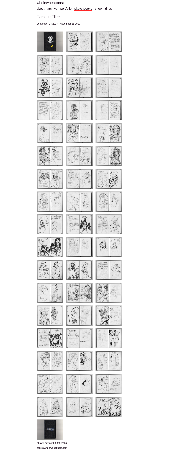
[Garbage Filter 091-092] (109, 201)
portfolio (66, 8)
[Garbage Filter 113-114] (79, 270)
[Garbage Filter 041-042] (50, 88)
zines (108, 8)
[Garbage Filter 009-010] (50, 65)
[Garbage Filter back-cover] (50, 429)
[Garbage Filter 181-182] (79, 407)
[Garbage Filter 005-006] (79, 42)
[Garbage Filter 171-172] (109, 361)
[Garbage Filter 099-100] (109, 224)
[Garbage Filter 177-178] (109, 384)
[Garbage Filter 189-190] (109, 407)
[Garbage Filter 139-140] (50, 338)
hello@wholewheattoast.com (52, 448)
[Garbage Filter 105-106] (79, 247)
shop (98, 8)
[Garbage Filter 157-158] (50, 361)
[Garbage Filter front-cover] (50, 42)
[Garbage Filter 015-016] (109, 65)
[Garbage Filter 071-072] (50, 156)
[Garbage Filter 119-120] (79, 293)
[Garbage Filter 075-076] (109, 156)
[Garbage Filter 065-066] (50, 133)
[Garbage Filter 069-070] (109, 133)
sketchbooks (83, 8)
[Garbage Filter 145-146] (79, 338)
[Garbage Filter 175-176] (79, 384)
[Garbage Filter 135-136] (109, 315)
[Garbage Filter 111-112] (50, 270)
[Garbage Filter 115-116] (109, 270)
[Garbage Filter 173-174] (50, 384)
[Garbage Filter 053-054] (50, 110)
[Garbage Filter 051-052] (109, 88)
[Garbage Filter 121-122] (109, 293)
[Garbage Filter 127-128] (50, 315)
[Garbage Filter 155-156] (109, 338)
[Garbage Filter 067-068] (79, 133)
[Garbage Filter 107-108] (109, 247)
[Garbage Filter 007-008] (109, 42)
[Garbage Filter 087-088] (50, 201)
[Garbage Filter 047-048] (79, 88)
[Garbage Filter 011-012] (79, 65)
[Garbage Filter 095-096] (50, 224)
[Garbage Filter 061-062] (109, 110)
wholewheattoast (50, 3)
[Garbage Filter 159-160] (79, 361)
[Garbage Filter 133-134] (79, 315)
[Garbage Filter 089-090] (79, 201)
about (40, 8)
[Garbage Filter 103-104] (50, 247)
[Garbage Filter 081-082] (79, 179)
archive (52, 8)
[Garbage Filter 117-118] (50, 293)
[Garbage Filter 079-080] (50, 179)
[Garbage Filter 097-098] (79, 224)
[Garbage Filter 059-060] (79, 110)
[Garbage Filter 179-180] (50, 407)
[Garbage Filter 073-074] (79, 156)
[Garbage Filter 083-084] (109, 179)
